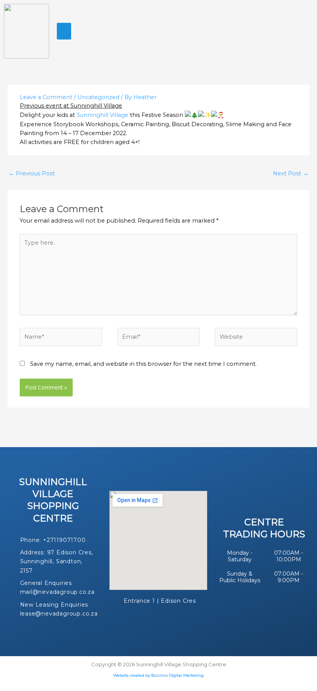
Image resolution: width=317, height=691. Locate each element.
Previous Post (32, 173)
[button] (64, 31)
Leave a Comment (46, 97)
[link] (102, 114)
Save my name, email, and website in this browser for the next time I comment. (143, 363)
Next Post (290, 173)
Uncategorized (98, 97)
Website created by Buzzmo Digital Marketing (158, 675)
